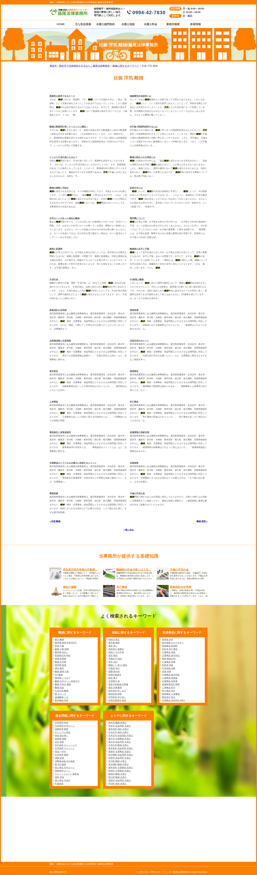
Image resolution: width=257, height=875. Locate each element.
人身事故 (54, 402)
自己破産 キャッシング (66, 745)
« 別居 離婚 (55, 521)
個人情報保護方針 (58, 872)
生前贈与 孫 (114, 681)
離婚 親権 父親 (62, 671)
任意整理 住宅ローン (65, 726)
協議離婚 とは (61, 697)
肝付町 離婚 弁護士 (117, 761)
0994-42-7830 (149, 12)
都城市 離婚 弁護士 (117, 774)
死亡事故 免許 (168, 691)
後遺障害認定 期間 (171, 684)
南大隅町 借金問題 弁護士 (120, 755)
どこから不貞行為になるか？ (63, 157)
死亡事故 (134, 402)
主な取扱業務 (83, 24)
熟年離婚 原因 (61, 700)
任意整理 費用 (61, 755)
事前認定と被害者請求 (60, 432)
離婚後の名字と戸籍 (139, 249)
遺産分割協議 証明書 (118, 684)
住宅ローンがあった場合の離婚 (65, 218)
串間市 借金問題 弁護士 (119, 758)
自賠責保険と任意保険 (60, 340)
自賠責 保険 (167, 665)
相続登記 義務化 (116, 649)
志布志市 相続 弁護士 (118, 732)
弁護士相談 (128, 24)
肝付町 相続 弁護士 (117, 784)
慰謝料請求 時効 (62, 655)
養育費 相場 (60, 665)
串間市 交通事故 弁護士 (119, 771)
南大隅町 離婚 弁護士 (118, 764)
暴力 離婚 (59, 639)
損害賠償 (134, 310)
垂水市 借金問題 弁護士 (119, 742)
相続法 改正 (114, 639)
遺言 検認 (113, 655)
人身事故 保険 (168, 662)
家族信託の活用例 (58, 310)
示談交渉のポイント (139, 340)
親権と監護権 (56, 249)
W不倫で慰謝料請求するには (144, 126)
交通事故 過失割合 (171, 655)
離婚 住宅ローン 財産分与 (67, 681)
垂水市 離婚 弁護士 (117, 723)
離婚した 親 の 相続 (117, 665)
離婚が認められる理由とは (143, 157)
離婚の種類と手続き (59, 188)
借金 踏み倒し (61, 735)
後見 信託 (113, 662)
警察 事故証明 (168, 659)
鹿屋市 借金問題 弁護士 (119, 780)
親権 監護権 (60, 659)
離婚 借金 (59, 687)
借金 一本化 (60, 751)
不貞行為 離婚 (61, 691)
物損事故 (134, 371)
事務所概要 (173, 24)
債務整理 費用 (61, 729)
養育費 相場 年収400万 (66, 643)
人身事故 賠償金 (169, 678)
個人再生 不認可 (62, 780)
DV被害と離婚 (137, 279)
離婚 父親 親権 (62, 649)
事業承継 (54, 493)
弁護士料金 (150, 24)
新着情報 (195, 24)
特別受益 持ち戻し (117, 697)
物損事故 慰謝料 (169, 646)
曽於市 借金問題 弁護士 (119, 726)
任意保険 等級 (168, 668)
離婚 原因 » (202, 521)
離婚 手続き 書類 (63, 684)
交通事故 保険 (168, 652)
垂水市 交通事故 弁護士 (119, 739)
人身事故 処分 (168, 687)
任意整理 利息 (61, 723)
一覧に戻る (128, 530)
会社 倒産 (59, 742)
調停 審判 (59, 668)
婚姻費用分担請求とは (140, 96)
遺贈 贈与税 (114, 671)
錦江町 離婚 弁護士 (117, 777)
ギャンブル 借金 (62, 732)
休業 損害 (166, 671)
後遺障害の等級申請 (139, 432)
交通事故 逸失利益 (171, 675)
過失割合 (54, 371)
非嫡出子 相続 (115, 659)
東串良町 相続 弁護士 (118, 729)
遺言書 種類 (114, 643)
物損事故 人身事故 (171, 694)
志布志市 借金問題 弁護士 (120, 735)
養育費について (137, 218)
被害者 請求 (167, 639)
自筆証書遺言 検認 (117, 700)
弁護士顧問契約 (105, 24)
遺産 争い (113, 646)
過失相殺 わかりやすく (173, 643)
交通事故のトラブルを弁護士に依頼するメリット (73, 463)
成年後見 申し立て (117, 691)
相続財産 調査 (115, 694)
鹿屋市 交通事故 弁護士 (119, 751)
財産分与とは (136, 188)
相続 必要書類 (115, 687)
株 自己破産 (60, 764)
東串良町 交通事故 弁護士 (120, 768)
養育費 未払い (61, 652)
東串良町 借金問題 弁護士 (120, 748)
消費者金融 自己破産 (65, 761)
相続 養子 (113, 678)
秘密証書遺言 (114, 675)
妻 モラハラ (60, 694)
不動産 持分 (114, 668)
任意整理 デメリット (65, 748)
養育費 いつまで (62, 678)
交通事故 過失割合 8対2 (173, 700)
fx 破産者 (59, 784)
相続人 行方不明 (116, 652)
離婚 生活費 (60, 662)
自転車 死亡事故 (169, 649)
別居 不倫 (59, 646)
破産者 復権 (60, 739)
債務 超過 (59, 758)
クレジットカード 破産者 (67, 774)
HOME (61, 24)
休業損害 (134, 463)
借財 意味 (59, 777)
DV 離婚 (59, 675)
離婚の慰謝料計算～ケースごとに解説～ (69, 126)
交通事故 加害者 (169, 681)
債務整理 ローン (62, 771)
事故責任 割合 (168, 697)
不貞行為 (54, 279)
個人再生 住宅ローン (65, 768)
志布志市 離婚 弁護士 (118, 745)
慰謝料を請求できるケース (62, 96)
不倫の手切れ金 (137, 493)
